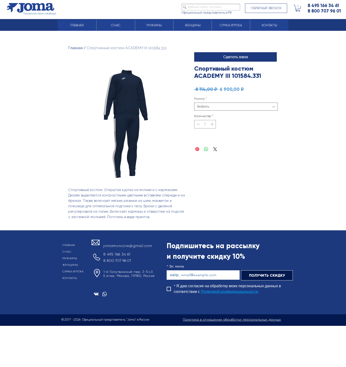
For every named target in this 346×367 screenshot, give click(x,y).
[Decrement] (198, 124)
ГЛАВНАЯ (68, 245)
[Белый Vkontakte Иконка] (96, 294)
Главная (75, 48)
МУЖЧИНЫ (69, 258)
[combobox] (236, 107)
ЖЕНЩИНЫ (70, 265)
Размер (200, 98)
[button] (266, 8)
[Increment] (212, 124)
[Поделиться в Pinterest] (197, 149)
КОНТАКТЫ (69, 278)
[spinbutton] (205, 124)
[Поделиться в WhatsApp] (206, 149)
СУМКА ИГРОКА (73, 271)
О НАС (66, 251)
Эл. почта (175, 266)
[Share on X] (215, 149)
